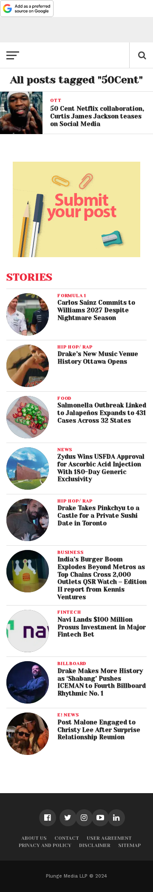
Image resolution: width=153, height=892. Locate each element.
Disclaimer (94, 845)
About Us (34, 838)
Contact (66, 838)
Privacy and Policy (45, 845)
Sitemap (129, 845)
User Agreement (109, 838)
